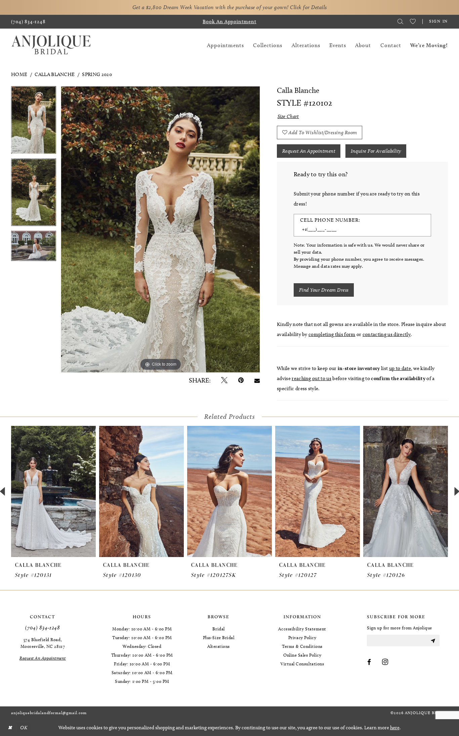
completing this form (331, 334)
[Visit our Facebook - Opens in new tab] (369, 662)
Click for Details (308, 7)
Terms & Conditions (302, 646)
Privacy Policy (302, 637)
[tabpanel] (33, 122)
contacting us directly (387, 334)
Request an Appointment (309, 151)
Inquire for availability (376, 151)
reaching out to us (311, 378)
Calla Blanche (55, 74)
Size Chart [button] (288, 116)
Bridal (218, 628)
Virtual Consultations (302, 663)
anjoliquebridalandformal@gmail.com (49, 712)
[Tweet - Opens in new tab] (224, 380)
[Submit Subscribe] (433, 640)
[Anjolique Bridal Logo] (51, 45)
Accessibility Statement (302, 628)
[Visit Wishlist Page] (413, 21)
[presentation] (53, 491)
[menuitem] (28, 22)
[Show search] (400, 21)
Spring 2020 (97, 74)
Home (19, 74)
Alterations (218, 646)
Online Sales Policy (302, 655)
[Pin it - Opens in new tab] (241, 380)
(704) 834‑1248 (42, 627)
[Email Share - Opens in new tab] (257, 380)
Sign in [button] (438, 21)
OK (23, 728)
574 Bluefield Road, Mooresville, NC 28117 (42, 643)
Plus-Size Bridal (219, 637)
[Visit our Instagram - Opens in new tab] (385, 662)
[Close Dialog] (9, 728)
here (395, 728)
